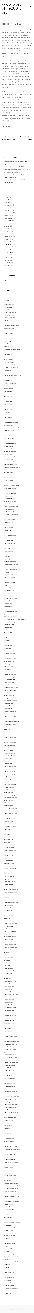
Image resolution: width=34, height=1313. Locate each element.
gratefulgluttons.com (9, 679)
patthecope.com (8, 963)
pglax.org (6, 879)
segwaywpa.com (8, 989)
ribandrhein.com (8, 627)
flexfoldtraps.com (8, 1060)
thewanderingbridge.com (10, 813)
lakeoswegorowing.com (10, 1254)
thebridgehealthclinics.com (11, 994)
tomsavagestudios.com (10, 616)
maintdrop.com (8, 401)
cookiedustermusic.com (10, 900)
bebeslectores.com (9, 459)
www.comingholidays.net (10, 700)
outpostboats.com (8, 672)
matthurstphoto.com (9, 1209)
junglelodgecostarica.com (10, 850)
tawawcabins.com (8, 525)
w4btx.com (7, 572)
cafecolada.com (8, 692)
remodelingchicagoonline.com (11, 1104)
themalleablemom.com (10, 816)
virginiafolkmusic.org (9, 622)
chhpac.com (7, 1267)
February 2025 (8, 236)
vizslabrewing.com (9, 538)
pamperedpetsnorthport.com (11, 553)
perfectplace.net (8, 640)
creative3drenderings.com (10, 1005)
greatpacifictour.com (9, 918)
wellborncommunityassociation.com (13, 428)
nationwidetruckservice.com (11, 913)
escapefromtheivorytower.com (11, 485)
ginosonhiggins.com (9, 863)
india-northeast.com (9, 491)
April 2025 (7, 231)
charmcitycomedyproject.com (11, 795)
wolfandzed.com (8, 1125)
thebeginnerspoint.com (10, 698)
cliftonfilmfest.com (9, 504)
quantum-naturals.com (10, 1199)
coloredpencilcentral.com (10, 501)
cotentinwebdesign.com (10, 451)
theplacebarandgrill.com (10, 936)
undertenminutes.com (9, 333)
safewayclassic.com (9, 362)
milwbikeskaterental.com (10, 871)
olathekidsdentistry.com (10, 561)
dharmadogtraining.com (10, 1270)
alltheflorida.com (8, 1212)
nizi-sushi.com (8, 832)
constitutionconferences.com (11, 960)
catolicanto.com (8, 632)
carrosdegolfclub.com (9, 472)
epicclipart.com (8, 396)
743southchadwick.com (10, 488)
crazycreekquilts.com (9, 745)
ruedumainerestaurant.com (11, 776)
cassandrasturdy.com (9, 685)
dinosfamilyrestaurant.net (10, 464)
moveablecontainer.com (10, 443)
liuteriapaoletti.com (9, 884)
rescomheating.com (9, 1277)
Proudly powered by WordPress (17, 1309)
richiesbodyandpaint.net (10, 312)
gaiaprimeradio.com (9, 837)
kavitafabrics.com (8, 905)
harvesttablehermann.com (10, 470)
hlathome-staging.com (10, 595)
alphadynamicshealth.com (11, 1228)
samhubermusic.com (9, 1291)
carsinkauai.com (8, 1217)
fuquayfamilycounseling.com (11, 1256)
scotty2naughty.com (9, 790)
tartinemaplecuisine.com (10, 826)
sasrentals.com (8, 585)
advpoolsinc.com (8, 942)
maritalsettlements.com (10, 868)
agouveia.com (7, 1259)
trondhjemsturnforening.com (11, 1188)
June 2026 (6, 200)
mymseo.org (7, 1264)
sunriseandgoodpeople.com (11, 887)
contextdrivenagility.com (10, 800)
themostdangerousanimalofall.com (13, 714)
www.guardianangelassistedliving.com (14, 1186)
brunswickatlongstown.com (11, 824)
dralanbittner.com (8, 540)
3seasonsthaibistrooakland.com (12, 643)
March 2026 (7, 202)
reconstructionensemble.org (11, 902)
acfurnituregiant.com (9, 331)
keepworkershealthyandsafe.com (12, 375)
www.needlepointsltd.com (10, 1091)
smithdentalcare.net (9, 1285)
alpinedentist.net (8, 412)
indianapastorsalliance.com (11, 947)
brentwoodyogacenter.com (10, 1107)
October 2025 (7, 215)
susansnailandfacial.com (10, 1036)
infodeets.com (7, 320)
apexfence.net (7, 1293)
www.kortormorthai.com (10, 1065)
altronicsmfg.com (8, 344)
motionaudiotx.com (9, 1272)
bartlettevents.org (8, 441)
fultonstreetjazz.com (9, 438)
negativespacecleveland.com (11, 881)
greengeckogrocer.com (9, 593)
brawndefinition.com (9, 740)
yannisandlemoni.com (9, 543)
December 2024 (8, 242)
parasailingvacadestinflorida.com (12, 1222)
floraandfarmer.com (9, 477)
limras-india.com (8, 307)
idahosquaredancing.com (10, 522)
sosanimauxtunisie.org (10, 407)
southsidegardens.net (9, 1154)
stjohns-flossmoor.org (9, 894)
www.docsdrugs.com (9, 1083)
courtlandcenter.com (9, 926)
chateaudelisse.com (9, 425)
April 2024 (7, 263)
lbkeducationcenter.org (9, 635)
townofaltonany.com (9, 876)
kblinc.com (7, 548)
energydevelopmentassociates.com (13, 475)
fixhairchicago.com (8, 955)
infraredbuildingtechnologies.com (12, 467)
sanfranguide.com (8, 703)
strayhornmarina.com (9, 734)
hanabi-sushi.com (8, 1123)
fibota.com (6, 1178)
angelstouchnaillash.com (10, 574)
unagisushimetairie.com (10, 383)
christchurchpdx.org (9, 750)
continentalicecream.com (10, 742)
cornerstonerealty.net (9, 1141)
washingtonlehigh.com (10, 1117)
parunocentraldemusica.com (11, 1183)
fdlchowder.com (8, 1089)
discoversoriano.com (9, 695)
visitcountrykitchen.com (10, 855)
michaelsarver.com (9, 590)
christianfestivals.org (9, 853)
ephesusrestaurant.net (10, 1165)
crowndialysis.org (8, 606)
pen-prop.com (7, 1039)
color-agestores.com (9, 661)
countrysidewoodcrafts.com (11, 365)
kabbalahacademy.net (9, 577)
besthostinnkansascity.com (11, 1283)
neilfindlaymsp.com (9, 929)
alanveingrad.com (8, 860)
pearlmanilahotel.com (9, 399)
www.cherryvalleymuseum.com (12, 449)
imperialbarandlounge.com (11, 506)
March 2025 (7, 234)
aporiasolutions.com (9, 986)
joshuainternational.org (10, 1033)
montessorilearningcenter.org (11, 1201)
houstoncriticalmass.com (10, 711)
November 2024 (8, 244)
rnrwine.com (7, 1251)
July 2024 (6, 255)
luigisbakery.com (8, 1120)
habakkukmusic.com (9, 1026)
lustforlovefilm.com (9, 761)
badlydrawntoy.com (9, 1020)
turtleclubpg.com (8, 915)
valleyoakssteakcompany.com (11, 950)
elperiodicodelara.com (9, 310)
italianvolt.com (8, 533)
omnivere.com (7, 336)
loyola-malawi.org (9, 666)
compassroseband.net (9, 971)
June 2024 (6, 257)
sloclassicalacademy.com (10, 727)
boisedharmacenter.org (10, 658)
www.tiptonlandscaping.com (11, 1110)
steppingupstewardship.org (11, 1112)
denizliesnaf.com (8, 957)
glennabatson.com (9, 732)
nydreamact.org (8, 380)
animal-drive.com (8, 976)
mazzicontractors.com (9, 1159)
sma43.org (7, 1102)
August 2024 (7, 252)
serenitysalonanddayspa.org (11, 325)
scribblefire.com (8, 645)
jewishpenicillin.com (9, 614)
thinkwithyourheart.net (10, 512)
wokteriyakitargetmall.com (10, 598)
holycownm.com (8, 910)
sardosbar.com (8, 530)
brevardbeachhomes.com (10, 483)
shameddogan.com (9, 999)
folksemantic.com (8, 527)
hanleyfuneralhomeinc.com (11, 564)
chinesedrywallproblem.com (11, 889)
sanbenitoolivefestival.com (11, 687)
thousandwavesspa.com (10, 923)
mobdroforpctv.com (9, 682)
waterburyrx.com (8, 939)
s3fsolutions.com (8, 480)
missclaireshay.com (9, 304)
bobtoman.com (8, 404)
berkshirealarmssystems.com (11, 535)
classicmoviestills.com (10, 690)
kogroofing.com (8, 409)
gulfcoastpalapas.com (10, 991)
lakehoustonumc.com (9, 1023)
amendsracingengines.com (11, 1062)
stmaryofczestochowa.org (10, 808)
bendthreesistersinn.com (10, 892)
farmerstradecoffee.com (10, 1007)
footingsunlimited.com (9, 1078)
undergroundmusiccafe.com (11, 1288)
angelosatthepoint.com (10, 944)
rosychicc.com (7, 669)
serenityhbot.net (8, 1031)
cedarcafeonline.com (9, 328)
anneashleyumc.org (9, 1070)
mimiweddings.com (9, 1280)
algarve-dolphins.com (9, 858)
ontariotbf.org (7, 370)
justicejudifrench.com (9, 811)
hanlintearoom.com (9, 1233)
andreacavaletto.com (9, 653)
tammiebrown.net (8, 839)
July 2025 (6, 223)
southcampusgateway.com (11, 422)
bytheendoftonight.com (10, 674)
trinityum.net (7, 1157)
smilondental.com (8, 580)
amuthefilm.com (8, 758)
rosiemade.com (8, 556)
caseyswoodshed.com (9, 952)
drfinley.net (7, 1246)
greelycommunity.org (9, 774)
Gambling (11, 126)
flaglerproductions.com (10, 737)
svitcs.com (7, 965)
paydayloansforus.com (10, 357)
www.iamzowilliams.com (10, 1146)
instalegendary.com (9, 373)
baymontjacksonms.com (10, 873)
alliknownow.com (8, 719)
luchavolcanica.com (9, 908)
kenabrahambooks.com (10, 753)
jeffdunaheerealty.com (9, 1052)
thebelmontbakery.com (10, 359)
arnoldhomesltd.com (9, 498)
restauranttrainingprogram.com (12, 609)
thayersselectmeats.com (10, 984)
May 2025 (6, 229)
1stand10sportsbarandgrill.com (12, 569)
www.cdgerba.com (9, 1180)
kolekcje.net (7, 630)
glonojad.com (7, 782)
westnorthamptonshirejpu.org (11, 433)
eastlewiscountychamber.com (11, 721)
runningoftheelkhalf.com (10, 1049)
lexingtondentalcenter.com (10, 601)
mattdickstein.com (8, 1018)
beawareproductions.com (10, 797)
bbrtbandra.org (8, 391)
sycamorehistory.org (9, 1138)
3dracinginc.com (8, 708)
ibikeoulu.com (7, 803)
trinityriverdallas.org (9, 637)
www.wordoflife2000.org (12, 8)
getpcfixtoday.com (8, 388)
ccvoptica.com (7, 1115)
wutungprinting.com (9, 866)
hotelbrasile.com (8, 435)
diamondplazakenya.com (10, 1191)
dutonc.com (7, 842)
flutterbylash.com (8, 1230)
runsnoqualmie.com (9, 1081)
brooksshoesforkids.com (10, 981)
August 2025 (7, 221)
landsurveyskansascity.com (11, 1073)
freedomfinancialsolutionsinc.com (12, 1057)
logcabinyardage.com (9, 1010)
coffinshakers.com (8, 805)
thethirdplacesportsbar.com (11, 1162)
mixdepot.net (7, 1133)
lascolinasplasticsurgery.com (11, 1096)
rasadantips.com (8, 338)
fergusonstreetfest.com (10, 1204)
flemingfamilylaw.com (9, 1249)
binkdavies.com (8, 748)
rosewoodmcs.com (9, 1136)
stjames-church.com (9, 787)
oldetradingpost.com (9, 454)
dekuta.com (7, 1128)
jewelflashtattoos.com (9, 386)
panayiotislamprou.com (10, 420)
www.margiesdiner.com (10, 1086)
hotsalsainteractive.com (10, 323)
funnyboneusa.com (9, 897)
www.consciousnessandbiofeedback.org (14, 1144)
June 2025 (6, 226)
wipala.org (7, 664)
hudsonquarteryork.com (10, 1175)
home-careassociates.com (10, 651)
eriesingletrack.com (9, 551)
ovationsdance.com (9, 624)
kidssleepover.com (9, 352)
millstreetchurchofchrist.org (11, 1220)
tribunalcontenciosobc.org (10, 724)
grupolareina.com (8, 446)
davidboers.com (8, 1013)
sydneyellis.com (8, 603)
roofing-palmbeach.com (10, 493)
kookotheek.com (8, 417)
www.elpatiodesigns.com (10, 1172)
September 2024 (8, 249)
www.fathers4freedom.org (10, 1044)
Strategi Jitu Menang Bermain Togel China (14, 167)
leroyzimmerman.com (9, 1243)
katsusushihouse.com (9, 771)
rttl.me (6, 1275)
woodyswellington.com (10, 1167)
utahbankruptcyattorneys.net (11, 514)
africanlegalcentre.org (9, 769)
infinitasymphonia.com (10, 766)
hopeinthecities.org (9, 677)
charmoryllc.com (8, 706)
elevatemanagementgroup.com (12, 1241)
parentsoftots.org (8, 1002)
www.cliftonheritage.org (10, 1099)
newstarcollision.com (9, 582)
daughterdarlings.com (9, 317)
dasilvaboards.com (9, 729)
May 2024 (6, 260)
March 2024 (7, 265)
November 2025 (8, 213)
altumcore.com (8, 973)
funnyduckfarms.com (9, 1235)
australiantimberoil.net (10, 462)
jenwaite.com (7, 1238)
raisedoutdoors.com (9, 509)
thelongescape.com (9, 845)
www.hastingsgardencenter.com (12, 1149)
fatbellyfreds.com (8, 1170)
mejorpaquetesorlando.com (11, 567)
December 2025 (8, 210)
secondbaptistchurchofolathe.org (12, 1262)
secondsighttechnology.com (11, 588)
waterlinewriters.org (9, 997)
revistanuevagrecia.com (10, 784)
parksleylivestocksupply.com (11, 656)
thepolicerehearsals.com (10, 716)
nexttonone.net (8, 1028)
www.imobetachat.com (10, 1015)
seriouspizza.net (8, 968)
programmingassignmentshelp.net (13, 349)
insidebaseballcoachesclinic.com (12, 1214)
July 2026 (6, 197)
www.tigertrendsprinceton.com (11, 1041)
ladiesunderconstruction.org (11, 456)
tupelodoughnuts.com (9, 559)
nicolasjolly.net (8, 763)
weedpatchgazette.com (10, 546)
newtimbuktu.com (8, 341)
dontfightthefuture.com (10, 496)
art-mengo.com (8, 834)
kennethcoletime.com (9, 818)
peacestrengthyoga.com (10, 1054)
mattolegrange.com (9, 847)
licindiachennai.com (9, 315)
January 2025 (7, 239)
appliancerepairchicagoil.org (11, 367)
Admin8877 (17, 26)
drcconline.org (7, 934)
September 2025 (8, 218)
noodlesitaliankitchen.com (10, 378)
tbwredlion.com (8, 1194)
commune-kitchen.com (9, 755)
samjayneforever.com (9, 1207)
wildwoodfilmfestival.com (10, 430)
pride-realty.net (8, 1225)
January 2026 (7, 207)
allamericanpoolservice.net (11, 611)
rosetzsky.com (7, 779)
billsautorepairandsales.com (11, 1196)
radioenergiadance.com (10, 415)
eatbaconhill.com (8, 346)
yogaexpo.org (7, 648)
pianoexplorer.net (8, 1152)
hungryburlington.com (9, 821)
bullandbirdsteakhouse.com (11, 1094)
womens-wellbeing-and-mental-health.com (15, 619)
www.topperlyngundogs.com (11, 1047)
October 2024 (7, 247)
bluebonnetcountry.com (10, 393)
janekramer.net (8, 829)
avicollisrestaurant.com (10, 931)
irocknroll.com (7, 517)
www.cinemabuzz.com (10, 1130)
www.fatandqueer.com (10, 1068)
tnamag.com (7, 978)
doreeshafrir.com (8, 792)
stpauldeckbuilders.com (10, 1075)
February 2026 (8, 205)
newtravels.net (8, 354)
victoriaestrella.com (9, 921)
